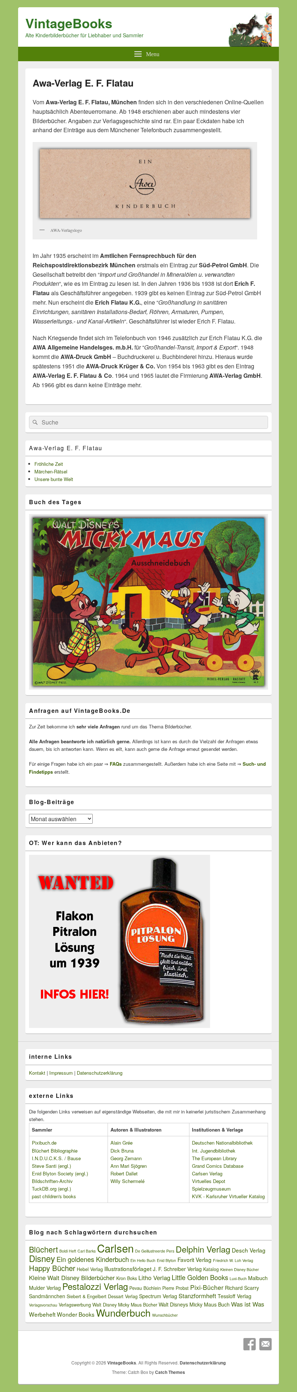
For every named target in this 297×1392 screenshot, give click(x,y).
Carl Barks (87, 1251)
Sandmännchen (47, 1296)
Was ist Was (247, 1304)
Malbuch (258, 1278)
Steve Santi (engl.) (51, 1165)
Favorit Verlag (194, 1259)
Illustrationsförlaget (127, 1268)
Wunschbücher (165, 1315)
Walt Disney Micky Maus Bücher (124, 1304)
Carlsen (115, 1247)
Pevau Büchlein (145, 1288)
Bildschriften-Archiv (52, 1181)
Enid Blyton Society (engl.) (60, 1173)
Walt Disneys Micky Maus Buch (194, 1304)
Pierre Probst (175, 1288)
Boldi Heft (67, 1251)
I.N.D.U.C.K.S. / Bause (56, 1158)
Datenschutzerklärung (99, 1072)
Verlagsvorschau (43, 1305)
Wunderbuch (123, 1312)
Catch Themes (170, 1372)
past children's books (54, 1196)
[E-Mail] (265, 1344)
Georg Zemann (126, 1158)
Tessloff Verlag (234, 1296)
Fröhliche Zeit (48, 463)
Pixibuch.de (44, 1142)
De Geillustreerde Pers (154, 1251)
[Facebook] (249, 1344)
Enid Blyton (166, 1260)
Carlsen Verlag (207, 1173)
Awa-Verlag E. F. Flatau (66, 448)
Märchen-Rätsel (50, 471)
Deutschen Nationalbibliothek (222, 1142)
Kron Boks (126, 1278)
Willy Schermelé (127, 1181)
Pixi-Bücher (206, 1287)
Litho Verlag (154, 1277)
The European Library (214, 1158)
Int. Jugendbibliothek (213, 1150)
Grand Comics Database (217, 1165)
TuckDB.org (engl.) (51, 1188)
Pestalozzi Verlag (95, 1286)
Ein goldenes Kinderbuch (93, 1259)
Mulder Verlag (45, 1287)
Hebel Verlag (90, 1269)
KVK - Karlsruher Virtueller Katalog (228, 1196)
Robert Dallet (124, 1173)
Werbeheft (42, 1314)
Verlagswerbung (75, 1304)
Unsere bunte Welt (53, 479)
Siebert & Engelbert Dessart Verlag (102, 1296)
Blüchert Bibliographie (55, 1150)
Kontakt (37, 1072)
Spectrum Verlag (158, 1296)
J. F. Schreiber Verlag (177, 1268)
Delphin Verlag (203, 1249)
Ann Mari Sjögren (128, 1165)
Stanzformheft (197, 1295)
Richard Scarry (242, 1287)
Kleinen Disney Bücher (239, 1269)
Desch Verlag (248, 1250)
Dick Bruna (122, 1150)
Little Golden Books (200, 1277)
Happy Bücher (52, 1268)
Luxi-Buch (238, 1278)
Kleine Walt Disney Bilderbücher (72, 1277)
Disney (42, 1258)
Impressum (61, 1072)
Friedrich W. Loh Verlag (233, 1260)
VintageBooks (68, 22)
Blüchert (43, 1249)
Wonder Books (76, 1314)
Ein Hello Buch (142, 1260)
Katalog (211, 1269)
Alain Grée (121, 1142)
